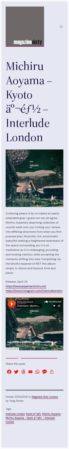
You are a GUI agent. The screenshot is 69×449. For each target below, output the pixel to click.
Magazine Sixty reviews (45, 396)
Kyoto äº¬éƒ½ (33, 414)
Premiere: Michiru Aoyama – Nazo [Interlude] (39, 357)
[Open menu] (61, 27)
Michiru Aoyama (51, 414)
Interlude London (15, 414)
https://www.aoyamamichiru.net (26, 286)
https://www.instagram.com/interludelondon (34, 291)
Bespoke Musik (12, 357)
